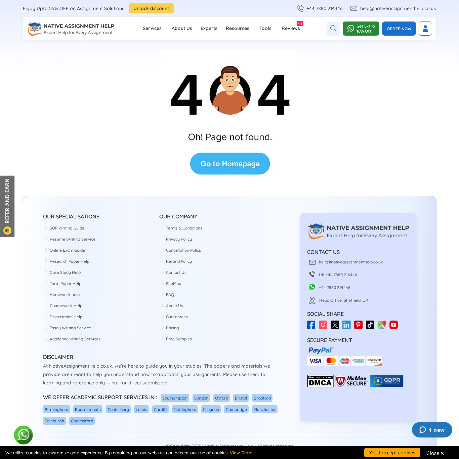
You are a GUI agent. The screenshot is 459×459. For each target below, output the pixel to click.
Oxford (221, 398)
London (201, 398)
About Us (182, 28)
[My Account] (425, 29)
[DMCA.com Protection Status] (320, 385)
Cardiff (160, 409)
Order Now (399, 28)
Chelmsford (82, 420)
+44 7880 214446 (324, 8)
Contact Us (176, 272)
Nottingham (185, 409)
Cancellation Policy (183, 250)
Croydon (211, 409)
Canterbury (118, 409)
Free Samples (179, 338)
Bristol (241, 398)
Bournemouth (88, 409)
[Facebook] (313, 327)
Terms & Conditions (184, 228)
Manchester (265, 409)
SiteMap (173, 283)
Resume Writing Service (72, 239)
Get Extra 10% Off (366, 29)
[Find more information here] (396, 363)
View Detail (241, 452)
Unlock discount (151, 8)
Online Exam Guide (67, 250)
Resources (237, 28)
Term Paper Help (65, 283)
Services (152, 28)
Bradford (262, 398)
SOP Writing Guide (67, 228)
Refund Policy (179, 261)
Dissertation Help (66, 316)
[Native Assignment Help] (70, 28)
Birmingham (56, 409)
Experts (209, 28)
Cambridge (236, 409)
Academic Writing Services (75, 338)
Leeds (141, 409)
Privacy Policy (179, 239)
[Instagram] (325, 327)
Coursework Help (66, 305)
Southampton (174, 398)
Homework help (65, 294)
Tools (265, 28)
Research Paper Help (69, 261)
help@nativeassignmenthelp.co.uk (398, 8)
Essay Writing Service (70, 327)
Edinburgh (54, 420)
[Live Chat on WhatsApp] (23, 435)
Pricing (172, 327)
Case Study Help (65, 272)
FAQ (170, 294)
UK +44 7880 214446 (338, 274)
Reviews (291, 26)
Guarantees (177, 316)
